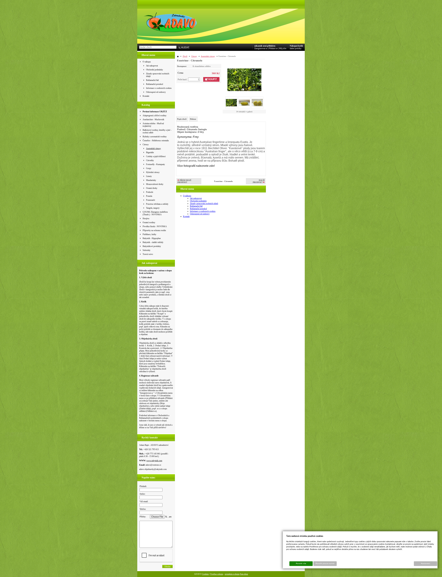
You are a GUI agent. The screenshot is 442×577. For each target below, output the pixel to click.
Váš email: (144, 501)
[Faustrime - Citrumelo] (244, 77)
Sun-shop (244, 574)
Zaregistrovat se (260, 48)
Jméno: (142, 494)
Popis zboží (181, 119)
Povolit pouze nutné (325, 563)
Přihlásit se (273, 48)
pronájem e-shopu (232, 574)
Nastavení (425, 563)
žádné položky (295, 48)
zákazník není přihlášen (264, 46)
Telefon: (143, 509)
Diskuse (193, 119)
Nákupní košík (296, 46)
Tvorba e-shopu (216, 574)
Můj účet (282, 48)
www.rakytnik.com (154, 460)
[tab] (182, 119)
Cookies (205, 574)
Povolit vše (301, 563)
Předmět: (143, 486)
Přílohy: (143, 516)
